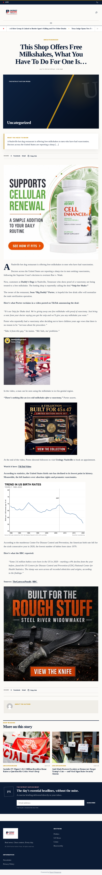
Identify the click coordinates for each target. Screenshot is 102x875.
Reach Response (55, 872)
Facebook (16, 156)
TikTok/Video (24, 466)
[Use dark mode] (97, 2)
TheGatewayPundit (22, 581)
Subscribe (91, 803)
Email (24, 156)
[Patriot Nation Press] (12, 12)
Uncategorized (51, 40)
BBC (35, 581)
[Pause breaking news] (97, 29)
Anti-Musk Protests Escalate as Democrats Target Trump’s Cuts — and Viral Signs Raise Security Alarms (74, 771)
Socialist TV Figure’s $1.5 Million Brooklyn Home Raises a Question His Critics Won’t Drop (25, 770)
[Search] (96, 12)
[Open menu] (51, 23)
